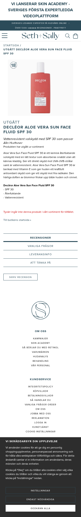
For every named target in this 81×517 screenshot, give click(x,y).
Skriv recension (20, 277)
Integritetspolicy (40, 387)
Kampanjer (40, 338)
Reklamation (40, 418)
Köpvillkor (40, 391)
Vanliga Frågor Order (40, 405)
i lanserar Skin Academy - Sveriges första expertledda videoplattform (40, 10)
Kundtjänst (40, 427)
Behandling (41, 361)
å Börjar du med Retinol (41, 347)
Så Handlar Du (40, 400)
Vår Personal (40, 365)
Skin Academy (40, 343)
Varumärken (40, 352)
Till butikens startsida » (17, 220)
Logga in (40, 423)
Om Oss (41, 409)
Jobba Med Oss (40, 414)
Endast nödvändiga (40, 499)
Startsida (11, 45)
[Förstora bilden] (40, 88)
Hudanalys (40, 356)
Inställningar (40, 491)
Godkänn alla (40, 508)
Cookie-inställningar (41, 431)
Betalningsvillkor (40, 396)
